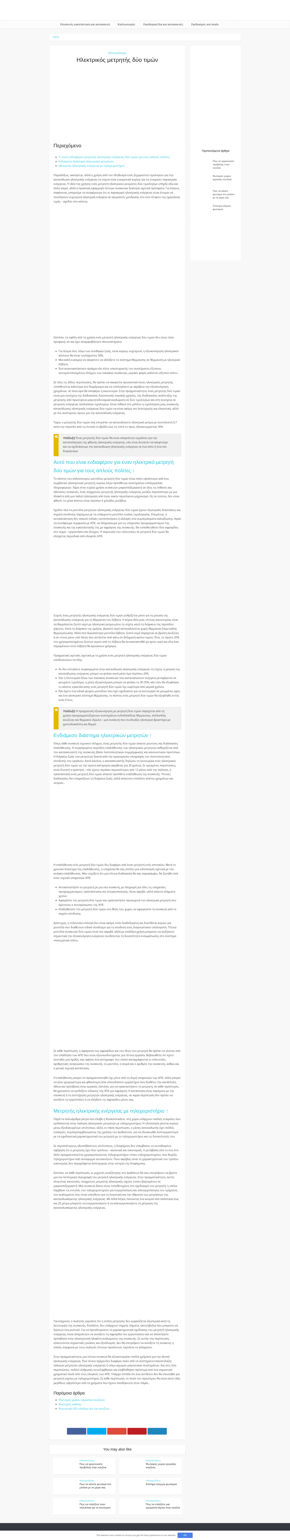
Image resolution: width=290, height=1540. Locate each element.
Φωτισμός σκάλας (70, 1404)
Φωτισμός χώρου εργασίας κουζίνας (82, 1400)
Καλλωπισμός (126, 24)
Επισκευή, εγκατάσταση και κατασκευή (85, 24)
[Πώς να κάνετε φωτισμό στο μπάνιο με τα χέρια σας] (203, 194)
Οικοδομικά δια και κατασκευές (163, 24)
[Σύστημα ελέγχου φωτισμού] (203, 209)
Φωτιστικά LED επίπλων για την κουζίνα (84, 1408)
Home (56, 37)
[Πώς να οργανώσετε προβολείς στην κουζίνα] (203, 164)
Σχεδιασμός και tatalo (205, 24)
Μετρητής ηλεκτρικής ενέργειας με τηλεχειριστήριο (92, 166)
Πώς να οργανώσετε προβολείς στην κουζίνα (223, 164)
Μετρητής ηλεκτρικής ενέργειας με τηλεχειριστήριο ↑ (111, 1111)
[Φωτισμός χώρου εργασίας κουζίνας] (203, 179)
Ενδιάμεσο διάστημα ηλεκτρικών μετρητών (86, 161)
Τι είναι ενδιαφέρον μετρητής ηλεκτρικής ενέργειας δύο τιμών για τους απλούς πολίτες (114, 157)
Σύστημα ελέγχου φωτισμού (161, 1484)
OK (185, 1535)
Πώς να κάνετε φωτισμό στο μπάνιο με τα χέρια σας (223, 194)
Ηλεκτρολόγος (117, 53)
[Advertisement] (117, 102)
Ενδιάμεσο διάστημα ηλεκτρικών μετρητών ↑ (103, 735)
